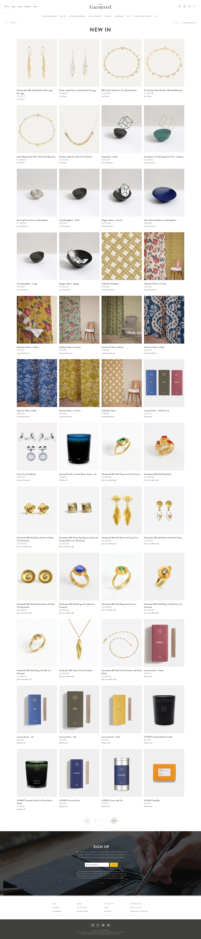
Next (114, 820)
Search (194, 6)
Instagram (93, 925)
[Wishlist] (180, 6)
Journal (19, 7)
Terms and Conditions (139, 911)
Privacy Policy (136, 907)
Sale (157, 16)
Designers (27, 7)
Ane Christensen (107, 163)
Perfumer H (148, 417)
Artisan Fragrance (77, 16)
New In (6, 7)
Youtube (103, 925)
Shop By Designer (49, 16)
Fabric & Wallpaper (143, 16)
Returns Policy (136, 904)
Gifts (129, 16)
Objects (108, 16)
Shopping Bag (82, 911)
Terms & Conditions (106, 934)
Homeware (119, 16)
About (35, 7)
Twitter (108, 925)
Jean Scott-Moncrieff (109, 480)
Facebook (98, 925)
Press (106, 907)
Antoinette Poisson (108, 290)
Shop (13, 7)
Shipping (107, 911)
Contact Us (109, 904)
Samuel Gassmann (23, 480)
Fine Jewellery (95, 16)
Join (114, 865)
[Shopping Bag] (185, 6)
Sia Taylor (20, 99)
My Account (82, 907)
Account (190, 6)
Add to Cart (53, 40)
